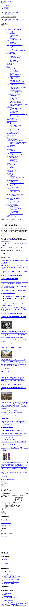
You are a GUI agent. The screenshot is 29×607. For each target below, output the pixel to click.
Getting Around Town (15, 90)
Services (6, 66)
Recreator (12, 33)
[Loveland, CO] (19, 499)
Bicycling (12, 38)
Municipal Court (11, 164)
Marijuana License (14, 211)
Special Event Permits (15, 212)
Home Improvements (12, 119)
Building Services (14, 200)
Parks (11, 46)
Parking (9, 107)
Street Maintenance (14, 88)
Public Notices (13, 159)
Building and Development (13, 198)
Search (2, 219)
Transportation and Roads (13, 84)
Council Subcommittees (15, 152)
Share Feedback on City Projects (12, 576)
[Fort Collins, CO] (19, 498)
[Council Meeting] (12, 504)
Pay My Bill (13, 69)
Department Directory (15, 191)
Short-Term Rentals (14, 129)
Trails (11, 49)
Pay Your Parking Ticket (16, 108)
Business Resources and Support (15, 194)
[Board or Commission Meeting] (12, 506)
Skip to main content (6, 1)
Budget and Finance (12, 184)
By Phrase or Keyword (6, 493)
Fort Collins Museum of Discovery (18, 59)
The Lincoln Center (14, 57)
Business (6, 192)
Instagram (6, 560)
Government (7, 147)
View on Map (4, 536)
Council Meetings (14, 150)
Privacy (16, 602)
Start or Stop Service (15, 71)
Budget (11, 185)
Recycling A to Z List (15, 80)
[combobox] (8, 17)
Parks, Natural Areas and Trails (14, 45)
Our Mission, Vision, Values (10, 583)
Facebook (6, 559)
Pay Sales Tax (10, 215)
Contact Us (9, 188)
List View (3, 235)
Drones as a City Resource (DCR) (18, 104)
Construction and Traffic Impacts (18, 87)
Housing (9, 122)
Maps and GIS (13, 161)
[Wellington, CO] (19, 501)
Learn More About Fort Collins (11, 582)
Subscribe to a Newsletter (10, 575)
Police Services (13, 98)
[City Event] (12, 508)
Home (2, 221)
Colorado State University (10, 597)
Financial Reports (14, 187)
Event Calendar (10, 63)
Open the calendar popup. (21, 495)
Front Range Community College (12, 598)
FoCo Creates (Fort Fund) (16, 62)
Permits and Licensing (12, 139)
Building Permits (14, 207)
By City (13, 502)
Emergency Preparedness (16, 101)
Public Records (13, 157)
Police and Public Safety (13, 94)
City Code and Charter (12, 170)
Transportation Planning (16, 92)
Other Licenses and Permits (16, 214)
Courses (12, 42)
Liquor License (13, 209)
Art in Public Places (15, 60)
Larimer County (8, 593)
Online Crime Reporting (16, 97)
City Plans (12, 181)
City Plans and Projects (12, 180)
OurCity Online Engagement (17, 177)
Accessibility (12, 604)
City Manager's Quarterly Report (18, 154)
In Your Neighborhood (15, 125)
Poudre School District (9, 600)
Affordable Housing (15, 128)
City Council (10, 149)
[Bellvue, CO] (19, 502)
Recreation (9, 32)
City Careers (10, 173)
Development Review (12, 121)
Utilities (9, 67)
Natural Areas (13, 47)
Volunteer (12, 176)
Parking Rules (13, 112)
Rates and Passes (14, 43)
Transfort (12, 85)
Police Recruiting (14, 100)
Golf (8, 40)
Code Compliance (11, 135)
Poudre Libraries (8, 596)
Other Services (10, 146)
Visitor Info (9, 64)
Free (3, 510)
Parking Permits (14, 111)
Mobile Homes (13, 126)
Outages (12, 73)
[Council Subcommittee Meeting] (12, 505)
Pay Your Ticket (14, 166)
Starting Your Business (15, 195)
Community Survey (14, 178)
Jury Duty (12, 167)
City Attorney (10, 171)
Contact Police (13, 95)
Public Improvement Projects (17, 183)
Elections (9, 163)
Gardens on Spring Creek (16, 56)
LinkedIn (6, 565)
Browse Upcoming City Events (11, 579)
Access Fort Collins (14, 190)
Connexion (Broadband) (13, 77)
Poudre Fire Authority (15, 102)
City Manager (10, 153)
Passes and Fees (14, 35)
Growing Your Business (16, 197)
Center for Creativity (15, 54)
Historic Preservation (15, 132)
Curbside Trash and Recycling (17, 83)
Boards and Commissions (13, 169)
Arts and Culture (11, 53)
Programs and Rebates (15, 74)
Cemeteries (9, 138)
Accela (11, 202)
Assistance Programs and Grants (15, 140)
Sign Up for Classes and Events (14, 29)
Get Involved (10, 174)
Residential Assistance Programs (18, 142)
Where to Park (13, 109)
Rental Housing (14, 123)
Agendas (12, 160)
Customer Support (14, 70)
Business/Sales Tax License (16, 208)
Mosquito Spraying (14, 105)
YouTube (6, 563)
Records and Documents (13, 156)
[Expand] (9, 28)
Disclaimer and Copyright (7, 602)
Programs (12, 36)
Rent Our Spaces (11, 31)
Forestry (9, 136)
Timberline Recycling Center (17, 81)
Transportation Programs (16, 91)
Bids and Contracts (11, 216)
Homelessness (13, 131)
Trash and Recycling (12, 78)
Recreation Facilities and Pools (14, 39)
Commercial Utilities (15, 76)
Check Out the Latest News (10, 577)
